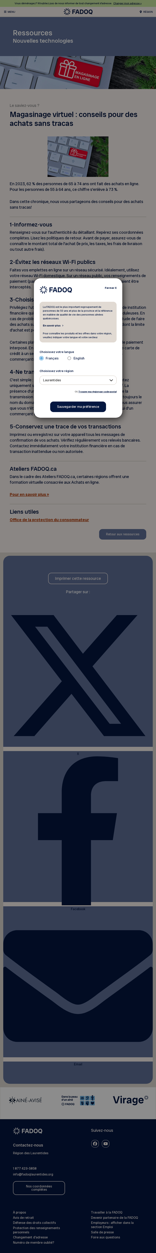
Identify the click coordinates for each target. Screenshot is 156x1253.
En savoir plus (52, 325)
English (79, 358)
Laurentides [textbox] (52, 380)
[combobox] (78, 380)
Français (52, 358)
